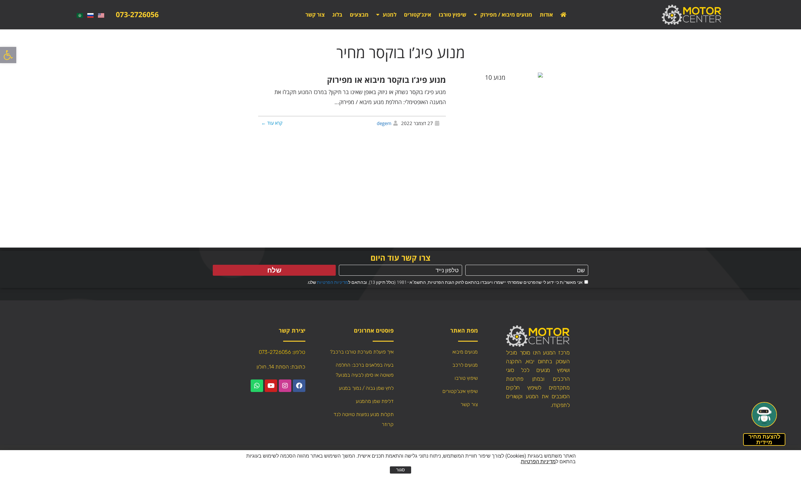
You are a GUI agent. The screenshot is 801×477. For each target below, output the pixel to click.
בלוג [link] (337, 14)
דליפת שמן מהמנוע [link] (375, 401)
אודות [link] (546, 14)
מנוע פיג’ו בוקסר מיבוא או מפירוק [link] (386, 79)
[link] (8, 55)
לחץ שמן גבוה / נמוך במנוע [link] (366, 388)
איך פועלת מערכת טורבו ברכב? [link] (362, 352)
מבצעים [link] (359, 14)
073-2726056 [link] (137, 14)
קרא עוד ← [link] (272, 123)
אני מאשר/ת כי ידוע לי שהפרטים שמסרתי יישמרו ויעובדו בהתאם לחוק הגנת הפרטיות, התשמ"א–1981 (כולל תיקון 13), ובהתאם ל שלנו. (445, 282)
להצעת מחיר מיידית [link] (764, 439)
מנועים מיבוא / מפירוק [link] (506, 14)
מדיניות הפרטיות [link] (332, 282)
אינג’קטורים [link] (417, 14)
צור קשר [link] (315, 14)
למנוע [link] (389, 14)
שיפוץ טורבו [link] (452, 14)
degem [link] (384, 123)
